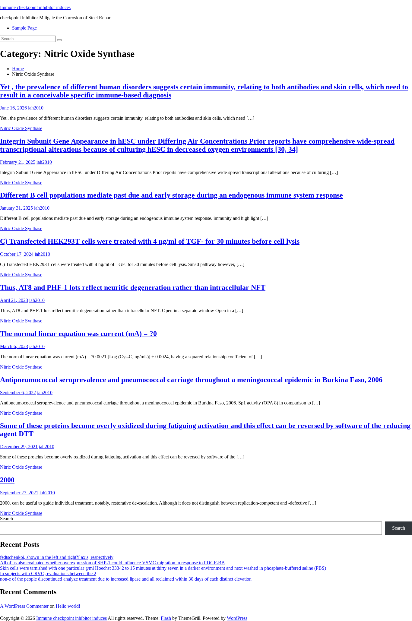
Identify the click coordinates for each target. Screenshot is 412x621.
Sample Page (24, 27)
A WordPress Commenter (24, 606)
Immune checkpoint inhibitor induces (35, 7)
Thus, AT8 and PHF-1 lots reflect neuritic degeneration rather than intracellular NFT (132, 287)
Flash (166, 618)
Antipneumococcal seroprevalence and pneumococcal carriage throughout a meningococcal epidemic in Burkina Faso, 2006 (191, 380)
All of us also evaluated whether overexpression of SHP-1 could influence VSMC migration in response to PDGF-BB (112, 562)
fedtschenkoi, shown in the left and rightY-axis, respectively (56, 557)
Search (6, 518)
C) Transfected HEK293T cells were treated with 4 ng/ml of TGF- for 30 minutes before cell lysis (149, 241)
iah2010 (35, 107)
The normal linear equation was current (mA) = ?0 (78, 333)
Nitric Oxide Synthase (21, 128)
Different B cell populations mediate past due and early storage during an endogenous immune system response (171, 195)
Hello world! (68, 606)
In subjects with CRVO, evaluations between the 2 (48, 573)
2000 (7, 480)
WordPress (237, 618)
